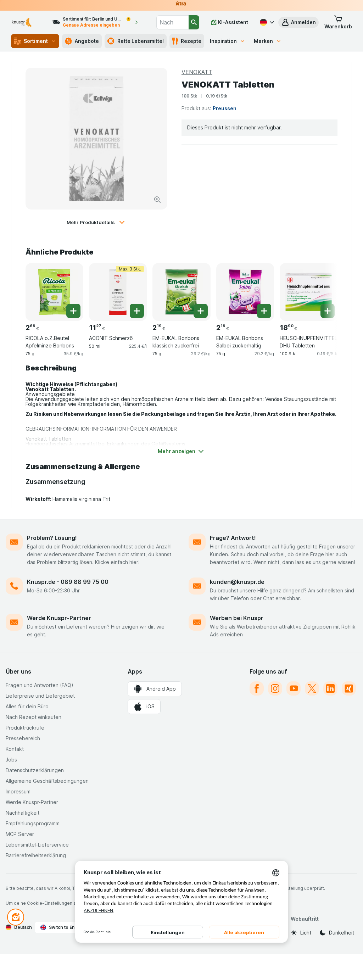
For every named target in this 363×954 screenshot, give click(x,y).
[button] (298, 22)
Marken (263, 41)
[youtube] (293, 688)
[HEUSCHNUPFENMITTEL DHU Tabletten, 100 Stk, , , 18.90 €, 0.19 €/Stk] (308, 292)
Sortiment (36, 41)
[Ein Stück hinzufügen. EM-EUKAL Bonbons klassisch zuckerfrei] (201, 311)
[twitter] (312, 688)
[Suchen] (194, 22)
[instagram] (275, 688)
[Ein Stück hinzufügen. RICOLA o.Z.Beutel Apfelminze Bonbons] (73, 311)
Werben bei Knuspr (236, 617)
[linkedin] (330, 688)
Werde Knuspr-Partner (59, 617)
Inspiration (223, 41)
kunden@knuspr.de (237, 581)
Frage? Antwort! (233, 537)
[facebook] (257, 688)
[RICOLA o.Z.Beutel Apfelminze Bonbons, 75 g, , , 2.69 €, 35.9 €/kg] (54, 292)
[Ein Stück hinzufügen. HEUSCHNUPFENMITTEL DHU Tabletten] (327, 311)
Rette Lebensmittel (140, 41)
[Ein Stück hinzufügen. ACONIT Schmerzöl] (137, 311)
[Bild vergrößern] (157, 199)
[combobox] (172, 22)
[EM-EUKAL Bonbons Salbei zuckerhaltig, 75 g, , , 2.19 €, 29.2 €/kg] (245, 292)
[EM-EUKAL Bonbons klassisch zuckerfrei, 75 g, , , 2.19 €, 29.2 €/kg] (181, 292)
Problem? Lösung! (52, 537)
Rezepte (191, 41)
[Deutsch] (266, 22)
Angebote (87, 41)
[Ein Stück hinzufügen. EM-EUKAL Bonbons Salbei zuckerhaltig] (264, 311)
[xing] (349, 688)
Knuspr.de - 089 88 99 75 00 (67, 581)
